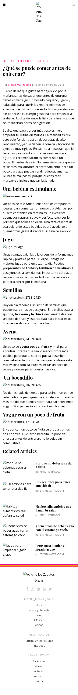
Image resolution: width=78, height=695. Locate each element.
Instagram (39, 666)
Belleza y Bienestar (39, 610)
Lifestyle (39, 620)
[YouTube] (44, 589)
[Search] (72, 4)
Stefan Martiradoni (19, 84)
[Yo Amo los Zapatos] (39, 12)
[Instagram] (32, 589)
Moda (39, 605)
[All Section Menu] (5, 4)
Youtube (39, 676)
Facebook (39, 661)
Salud (42, 61)
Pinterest (39, 671)
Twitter (39, 681)
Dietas (8, 61)
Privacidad (39, 645)
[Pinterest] (38, 589)
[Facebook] (27, 589)
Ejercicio (26, 61)
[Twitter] (50, 589)
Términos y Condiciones (39, 640)
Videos (39, 625)
